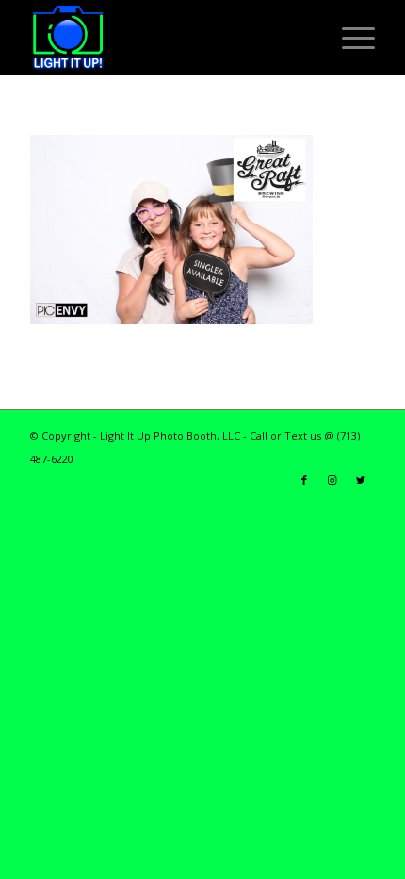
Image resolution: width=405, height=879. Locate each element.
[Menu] (349, 37)
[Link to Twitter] (361, 480)
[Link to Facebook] (304, 480)
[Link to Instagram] (332, 480)
